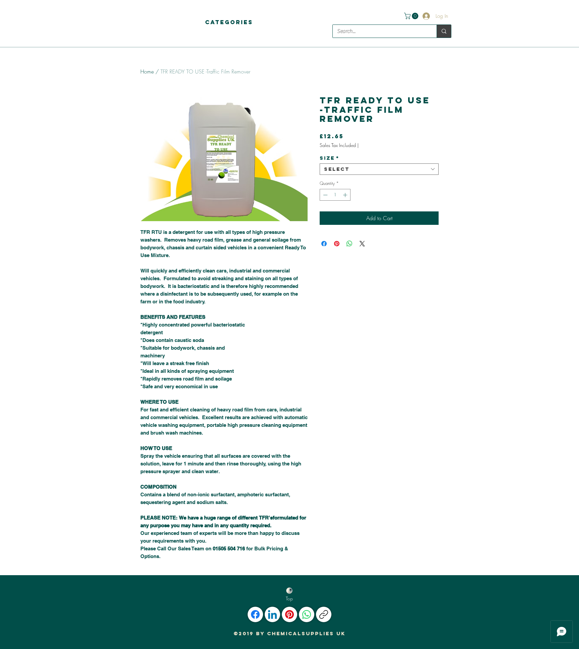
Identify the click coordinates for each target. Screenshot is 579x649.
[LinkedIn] (272, 614)
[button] (229, 22)
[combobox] (379, 169)
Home (147, 71)
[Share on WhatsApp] (349, 244)
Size (329, 158)
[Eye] (289, 590)
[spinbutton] (335, 195)
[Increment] (346, 195)
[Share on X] (362, 244)
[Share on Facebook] (324, 244)
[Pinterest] (289, 614)
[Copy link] (323, 614)
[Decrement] (325, 195)
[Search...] (444, 31)
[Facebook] (255, 614)
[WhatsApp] (306, 614)
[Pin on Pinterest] (337, 244)
